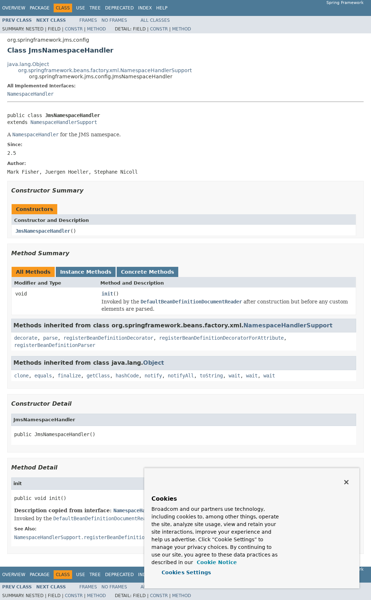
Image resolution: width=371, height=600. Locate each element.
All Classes (155, 20)
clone (21, 375)
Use (80, 8)
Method (96, 29)
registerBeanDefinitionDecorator (108, 338)
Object (153, 362)
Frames (88, 20)
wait (234, 375)
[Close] (346, 482)
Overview (13, 8)
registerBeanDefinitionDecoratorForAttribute (221, 338)
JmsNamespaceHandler (42, 231)
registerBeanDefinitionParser (54, 345)
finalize (69, 375)
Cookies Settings (186, 572)
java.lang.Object (28, 64)
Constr (74, 29)
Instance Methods (85, 272)
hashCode (127, 375)
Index (145, 8)
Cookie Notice (216, 562)
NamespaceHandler (30, 94)
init (107, 294)
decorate (25, 338)
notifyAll (181, 375)
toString (211, 375)
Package (40, 8)
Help (161, 8)
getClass (98, 375)
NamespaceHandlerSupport (63, 122)
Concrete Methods (147, 272)
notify (153, 375)
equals (43, 375)
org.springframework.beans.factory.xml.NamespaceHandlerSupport (105, 70)
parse (50, 338)
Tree (95, 8)
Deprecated (119, 8)
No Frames (114, 20)
